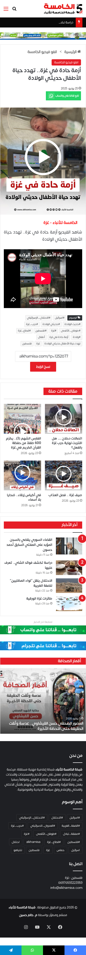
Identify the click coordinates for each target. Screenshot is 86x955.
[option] (43, 701)
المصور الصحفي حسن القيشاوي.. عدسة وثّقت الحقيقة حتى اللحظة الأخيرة (46, 726)
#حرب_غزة (32, 324)
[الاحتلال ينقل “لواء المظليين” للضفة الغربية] (69, 585)
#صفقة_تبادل (71, 833)
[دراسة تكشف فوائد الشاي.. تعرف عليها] (69, 567)
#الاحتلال (57, 817)
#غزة (53, 331)
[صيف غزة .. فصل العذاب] (63, 475)
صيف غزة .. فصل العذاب (65, 495)
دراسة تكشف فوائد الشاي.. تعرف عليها (48, 22)
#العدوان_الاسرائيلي (42, 825)
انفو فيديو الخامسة (42, 52)
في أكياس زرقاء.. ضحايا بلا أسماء (24, 497)
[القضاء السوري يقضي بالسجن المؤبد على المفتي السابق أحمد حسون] (69, 546)
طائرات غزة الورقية (39, 598)
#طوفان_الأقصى (71, 331)
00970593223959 (70, 882)
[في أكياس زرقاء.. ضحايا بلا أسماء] (22, 475)
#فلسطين (41, 331)
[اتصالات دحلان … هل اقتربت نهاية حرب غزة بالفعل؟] (63, 419)
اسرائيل (75, 850)
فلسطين (27, 344)
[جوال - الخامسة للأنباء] (43, 35)
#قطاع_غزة (24, 331)
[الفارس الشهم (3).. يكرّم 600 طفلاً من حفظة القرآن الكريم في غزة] (22, 419)
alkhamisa (33, 842)
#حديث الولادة (72, 324)
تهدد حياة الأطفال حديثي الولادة (62, 344)
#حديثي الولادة (51, 324)
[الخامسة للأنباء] (63, 8)
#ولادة (77, 337)
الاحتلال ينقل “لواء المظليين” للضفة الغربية (31, 583)
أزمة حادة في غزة (58, 337)
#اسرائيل (59, 318)
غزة (38, 344)
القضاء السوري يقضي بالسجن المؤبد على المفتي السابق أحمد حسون (29, 545)
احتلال (16, 842)
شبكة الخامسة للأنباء (22, 907)
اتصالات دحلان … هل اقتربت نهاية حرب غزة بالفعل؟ (67, 443)
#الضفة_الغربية (71, 825)
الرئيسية (70, 52)
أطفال (41, 337)
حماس (60, 850)
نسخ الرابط (43, 366)
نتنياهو (18, 850)
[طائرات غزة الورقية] (69, 603)
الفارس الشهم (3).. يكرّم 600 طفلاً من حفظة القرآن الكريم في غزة (23, 443)
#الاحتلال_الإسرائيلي (38, 318)
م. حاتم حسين (28, 915)
